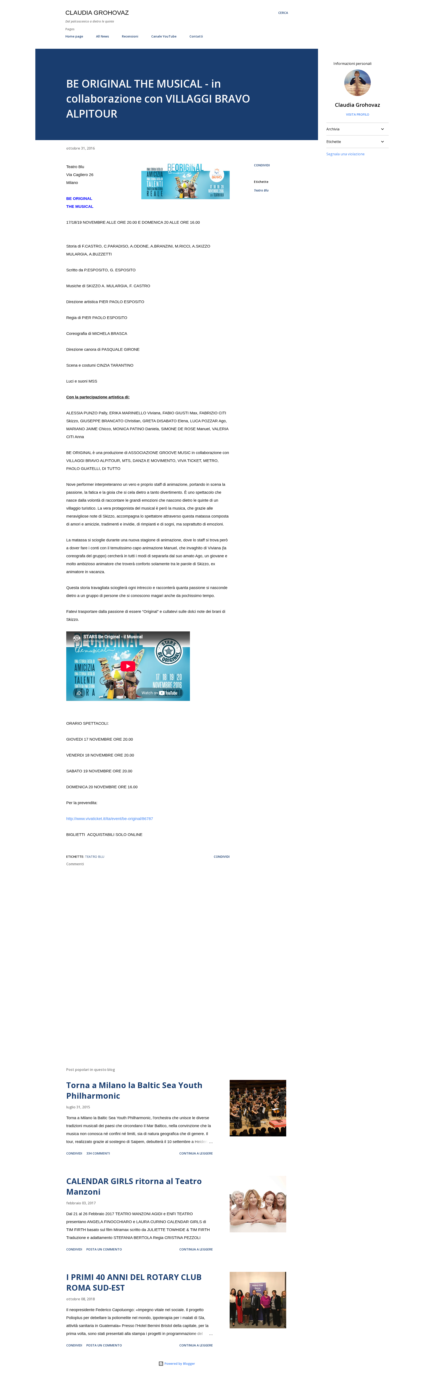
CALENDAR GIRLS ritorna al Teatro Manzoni (134, 1186)
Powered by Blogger (179, 1363)
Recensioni (130, 36)
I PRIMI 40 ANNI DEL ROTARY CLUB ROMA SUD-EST (134, 1282)
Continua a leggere (196, 1153)
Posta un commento (104, 1249)
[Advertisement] (141, 1012)
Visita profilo (357, 114)
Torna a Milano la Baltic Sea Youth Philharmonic (134, 1090)
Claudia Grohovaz (97, 12)
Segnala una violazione (345, 154)
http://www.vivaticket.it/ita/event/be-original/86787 (109, 819)
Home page (74, 36)
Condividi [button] (262, 165)
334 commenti (98, 1153)
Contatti (196, 36)
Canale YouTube (163, 36)
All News (102, 36)
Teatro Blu (261, 190)
